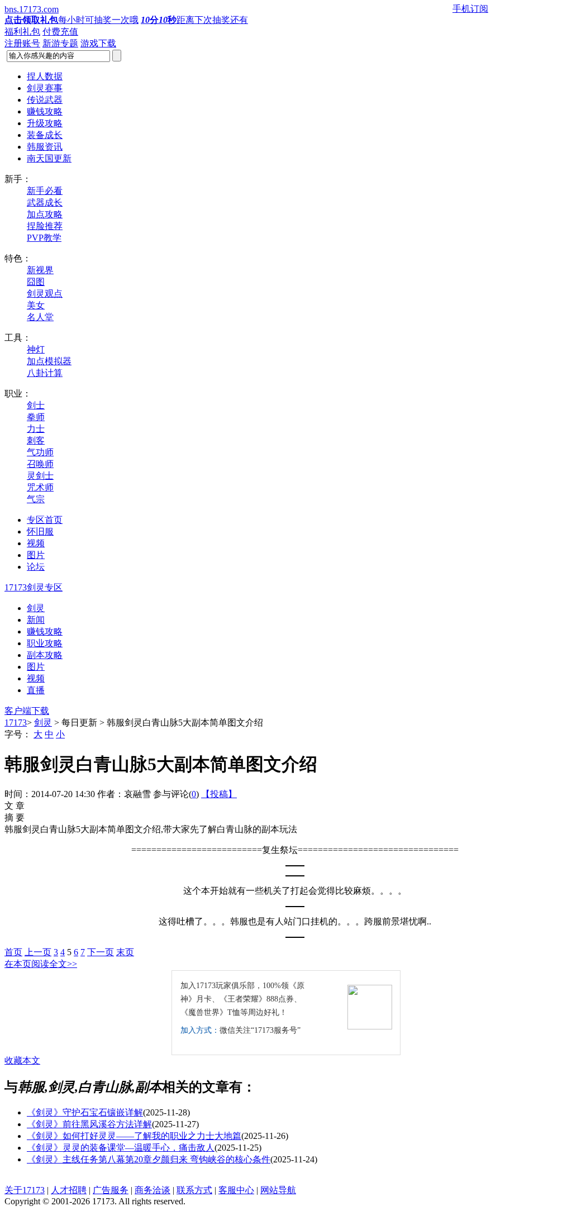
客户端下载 (26, 711)
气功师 (40, 452)
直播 (36, 690)
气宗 (36, 499)
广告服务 (110, 1190)
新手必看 (45, 191)
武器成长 (45, 202)
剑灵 (36, 608)
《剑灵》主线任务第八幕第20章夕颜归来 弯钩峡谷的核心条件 (148, 1159)
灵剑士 (40, 475)
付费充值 (60, 31)
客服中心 (236, 1190)
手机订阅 (470, 8)
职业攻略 (45, 643)
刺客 (36, 440)
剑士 (36, 405)
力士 (36, 428)
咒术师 (40, 487)
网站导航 (278, 1190)
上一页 (38, 952)
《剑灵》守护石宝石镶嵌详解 (85, 1112)
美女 (36, 305)
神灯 (36, 349)
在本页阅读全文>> (40, 964)
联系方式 (194, 1190)
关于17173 (24, 1190)
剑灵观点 (45, 293)
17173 (15, 722)
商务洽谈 (152, 1190)
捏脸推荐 (45, 226)
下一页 (100, 952)
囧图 (36, 282)
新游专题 (60, 43)
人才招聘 (69, 1190)
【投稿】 (219, 794)
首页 (13, 952)
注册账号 (22, 43)
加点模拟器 (49, 361)
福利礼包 (22, 31)
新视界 (40, 270)
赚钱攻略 (45, 631)
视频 (36, 678)
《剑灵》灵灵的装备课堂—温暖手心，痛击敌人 (120, 1147)
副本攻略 (45, 655)
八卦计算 (45, 373)
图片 (36, 666)
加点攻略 (45, 214)
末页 (125, 952)
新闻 (36, 619)
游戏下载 (98, 43)
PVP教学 (44, 237)
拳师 (36, 417)
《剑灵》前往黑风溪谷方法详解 (89, 1124)
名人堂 (40, 317)
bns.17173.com (31, 9)
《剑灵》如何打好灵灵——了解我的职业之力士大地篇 (134, 1136)
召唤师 (40, 464)
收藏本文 (22, 1060)
